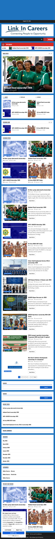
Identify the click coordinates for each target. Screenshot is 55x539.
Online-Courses (7, 84)
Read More (32, 201)
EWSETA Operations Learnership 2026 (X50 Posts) (15, 322)
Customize (8, 530)
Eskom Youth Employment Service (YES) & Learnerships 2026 (31, 129)
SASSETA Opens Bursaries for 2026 (15, 303)
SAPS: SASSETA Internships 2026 (31, 48)
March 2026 (5, 444)
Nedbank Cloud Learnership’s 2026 (32, 104)
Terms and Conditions (36, 534)
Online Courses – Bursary (9, 471)
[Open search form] (41, 39)
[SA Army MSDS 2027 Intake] (40, 171)
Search (5, 383)
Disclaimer (26, 534)
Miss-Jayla (7, 90)
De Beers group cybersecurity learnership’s (7, 104)
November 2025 (6, 458)
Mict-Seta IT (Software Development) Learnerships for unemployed (15, 365)
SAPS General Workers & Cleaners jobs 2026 (15, 285)
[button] (3, 39)
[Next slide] (51, 53)
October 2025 (6, 461)
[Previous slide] (49, 53)
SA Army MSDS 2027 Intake (32, 113)
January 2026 (6, 451)
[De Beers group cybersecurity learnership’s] (15, 149)
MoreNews (33, 537)
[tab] (11, 97)
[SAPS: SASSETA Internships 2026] (15, 171)
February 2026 (6, 447)
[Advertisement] (27, 10)
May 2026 (5, 441)
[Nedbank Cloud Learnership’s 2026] (27, 74)
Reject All (19, 530)
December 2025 (6, 454)
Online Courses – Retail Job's (9, 474)
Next (35, 377)
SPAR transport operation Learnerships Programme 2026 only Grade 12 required (15, 343)
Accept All (13, 533)
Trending (50, 39)
